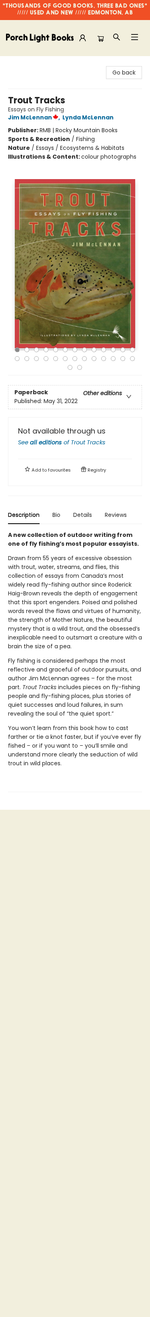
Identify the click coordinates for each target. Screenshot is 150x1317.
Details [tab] (82, 515)
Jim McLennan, (34, 117)
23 (103, 358)
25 (122, 358)
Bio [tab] (56, 515)
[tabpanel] (75, 661)
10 (103, 349)
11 (113, 349)
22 (94, 358)
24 (113, 358)
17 (46, 358)
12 (122, 349)
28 (79, 367)
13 (132, 349)
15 (26, 358)
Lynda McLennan (88, 117)
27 (70, 367)
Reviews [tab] (116, 515)
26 (132, 358)
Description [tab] (24, 515)
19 (65, 358)
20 (74, 358)
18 (55, 358)
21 (84, 358)
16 (36, 358)
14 (17, 358)
